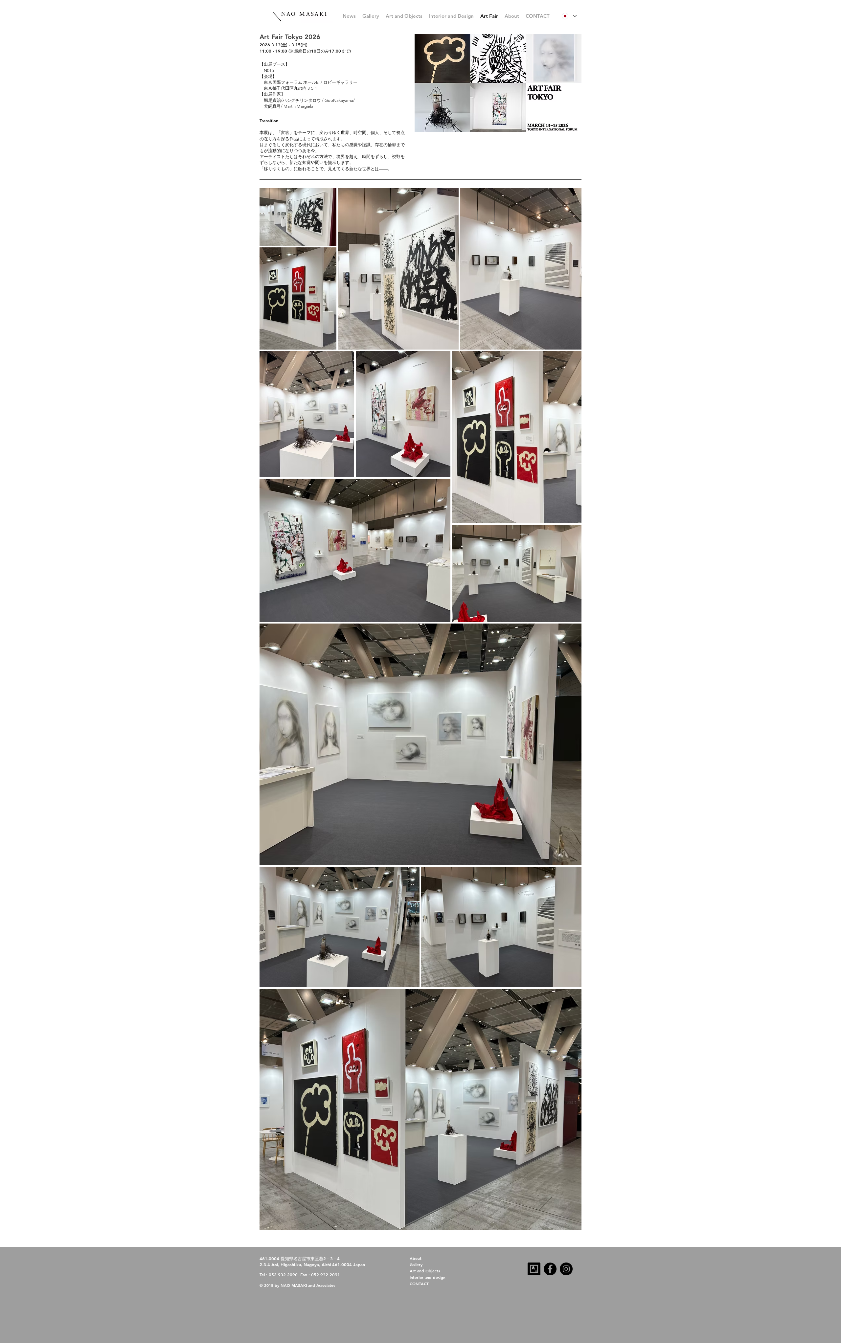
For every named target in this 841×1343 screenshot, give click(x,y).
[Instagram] (566, 1269)
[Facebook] (550, 1269)
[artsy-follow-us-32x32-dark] (534, 1269)
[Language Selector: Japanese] (569, 16)
